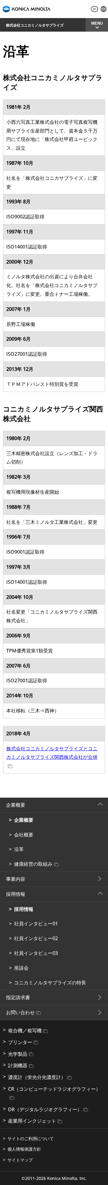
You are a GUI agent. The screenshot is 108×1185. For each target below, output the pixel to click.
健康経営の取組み (33, 864)
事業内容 (15, 879)
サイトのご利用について (31, 1138)
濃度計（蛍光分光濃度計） (37, 1077)
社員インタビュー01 (36, 923)
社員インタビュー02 (36, 938)
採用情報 (23, 909)
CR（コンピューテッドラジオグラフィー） (54, 1089)
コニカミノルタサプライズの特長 (50, 982)
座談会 (21, 968)
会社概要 (23, 834)
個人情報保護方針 (24, 1149)
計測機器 (17, 1065)
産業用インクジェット (32, 1121)
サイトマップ (20, 1160)
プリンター (20, 1042)
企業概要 (23, 820)
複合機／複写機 (25, 1030)
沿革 (19, 849)
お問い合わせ (20, 1012)
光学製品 (17, 1054)
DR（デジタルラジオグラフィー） (45, 1109)
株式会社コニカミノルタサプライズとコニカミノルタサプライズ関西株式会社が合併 (52, 753)
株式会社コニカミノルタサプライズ (35, 25)
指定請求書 (18, 997)
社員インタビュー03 (36, 953)
